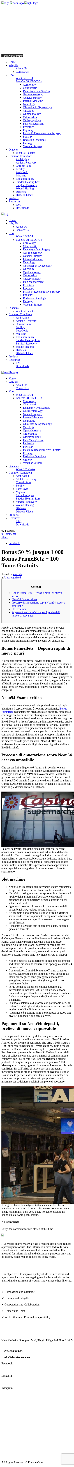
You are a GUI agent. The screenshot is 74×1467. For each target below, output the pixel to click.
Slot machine (19, 609)
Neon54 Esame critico (24, 599)
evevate (17, 574)
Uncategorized (12, 577)
